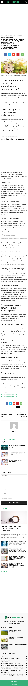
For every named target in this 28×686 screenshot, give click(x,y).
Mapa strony (14, 681)
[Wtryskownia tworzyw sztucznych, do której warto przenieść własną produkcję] (4, 551)
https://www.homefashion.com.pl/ (9, 396)
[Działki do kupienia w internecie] (4, 632)
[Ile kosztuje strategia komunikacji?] (4, 462)
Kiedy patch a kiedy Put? (6, 415)
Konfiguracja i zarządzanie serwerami (12, 675)
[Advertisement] (14, 19)
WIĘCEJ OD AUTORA (8, 442)
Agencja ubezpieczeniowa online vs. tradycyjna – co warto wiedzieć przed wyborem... (17, 558)
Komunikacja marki (9, 37)
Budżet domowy (5, 661)
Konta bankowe (5, 672)
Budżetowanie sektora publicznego (11, 663)
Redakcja (5, 50)
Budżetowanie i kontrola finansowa (11, 670)
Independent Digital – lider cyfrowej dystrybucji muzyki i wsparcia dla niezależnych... (11, 528)
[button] (26, 2)
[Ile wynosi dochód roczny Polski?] (4, 639)
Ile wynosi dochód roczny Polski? (16, 638)
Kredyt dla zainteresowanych (18, 645)
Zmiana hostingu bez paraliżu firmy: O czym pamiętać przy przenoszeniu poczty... (17, 543)
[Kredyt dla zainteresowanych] (4, 646)
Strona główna (4, 35)
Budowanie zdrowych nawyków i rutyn (12, 668)
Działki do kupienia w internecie (15, 631)
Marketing (3, 37)
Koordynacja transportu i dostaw (10, 658)
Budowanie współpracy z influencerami (12, 665)
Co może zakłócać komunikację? (22, 415)
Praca (2, 656)
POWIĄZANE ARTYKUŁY (8, 439)
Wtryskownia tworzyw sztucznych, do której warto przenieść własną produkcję (17, 550)
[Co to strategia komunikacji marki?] (4, 454)
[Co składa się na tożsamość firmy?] (4, 447)
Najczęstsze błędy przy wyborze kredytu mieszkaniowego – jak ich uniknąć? (16, 565)
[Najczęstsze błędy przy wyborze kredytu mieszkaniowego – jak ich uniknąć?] (4, 565)
